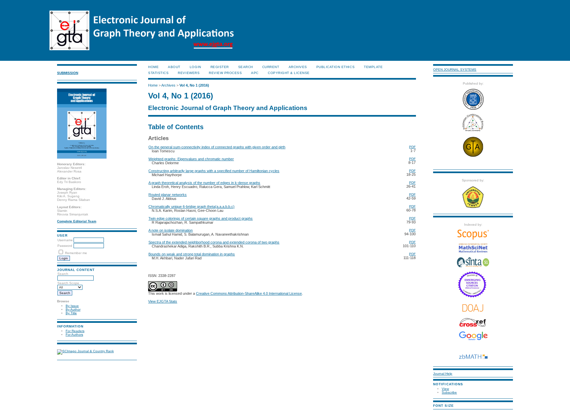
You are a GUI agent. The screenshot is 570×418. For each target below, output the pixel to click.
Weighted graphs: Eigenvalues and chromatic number (191, 159)
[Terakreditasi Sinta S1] (473, 267)
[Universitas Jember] (473, 207)
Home (153, 67)
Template (373, 67)
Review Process (225, 73)
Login (195, 67)
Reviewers (189, 73)
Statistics (158, 73)
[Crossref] (473, 322)
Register (219, 67)
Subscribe (449, 392)
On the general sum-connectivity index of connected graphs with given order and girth (216, 147)
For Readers (75, 331)
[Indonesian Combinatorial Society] (473, 131)
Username (65, 240)
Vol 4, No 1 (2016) (194, 85)
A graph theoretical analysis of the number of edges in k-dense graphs (204, 183)
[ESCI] (473, 296)
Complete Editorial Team (76, 221)
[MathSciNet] (473, 251)
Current (270, 67)
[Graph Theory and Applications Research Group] (473, 156)
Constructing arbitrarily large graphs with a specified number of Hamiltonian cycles (213, 171)
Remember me (76, 253)
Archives (298, 67)
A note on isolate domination (170, 230)
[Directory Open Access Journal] (473, 307)
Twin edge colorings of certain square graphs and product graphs (200, 218)
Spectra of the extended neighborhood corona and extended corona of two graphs (213, 242)
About (174, 67)
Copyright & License (289, 73)
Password (64, 245)
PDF (412, 147)
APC (255, 73)
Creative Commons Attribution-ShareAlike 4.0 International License (249, 293)
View (445, 389)
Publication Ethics (335, 67)
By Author (73, 309)
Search (62, 274)
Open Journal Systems (454, 69)
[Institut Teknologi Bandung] (473, 108)
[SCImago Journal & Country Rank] (85, 351)
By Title (71, 313)
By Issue (72, 306)
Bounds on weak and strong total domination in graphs (191, 254)
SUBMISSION (67, 73)
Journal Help (442, 373)
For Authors (74, 334)
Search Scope (68, 283)
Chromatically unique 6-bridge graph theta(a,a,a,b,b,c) (191, 207)
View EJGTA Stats (162, 301)
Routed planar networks (167, 195)
